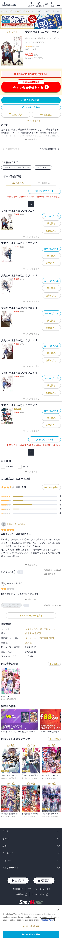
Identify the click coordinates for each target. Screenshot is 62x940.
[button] (39, 894)
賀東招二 (4, 778)
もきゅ (53, 778)
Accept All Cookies (31, 934)
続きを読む (32, 565)
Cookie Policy (47, 920)
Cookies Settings (31, 926)
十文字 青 (46, 816)
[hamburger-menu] (58, 4)
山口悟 (24, 778)
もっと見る (32, 139)
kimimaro (46, 778)
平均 (18, 487)
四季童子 (13, 778)
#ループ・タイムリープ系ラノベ (17, 167)
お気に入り (17, 114)
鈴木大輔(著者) (31, 38)
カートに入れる (32, 107)
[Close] (58, 909)
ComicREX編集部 (8, 699)
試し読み (48, 114)
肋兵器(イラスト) (45, 38)
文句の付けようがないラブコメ (18, 11)
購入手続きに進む (32, 100)
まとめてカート (46, 191)
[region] (31, 922)
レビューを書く (31, 49)
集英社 (28, 642)
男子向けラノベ (47, 629)
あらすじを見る (32, 237)
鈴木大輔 (9, 466)
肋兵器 (25, 466)
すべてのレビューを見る (31, 615)
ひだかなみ (32, 778)
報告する (51, 574)
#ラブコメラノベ (43, 167)
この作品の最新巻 (47, 149)
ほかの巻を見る (33, 120)
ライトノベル (12, 32)
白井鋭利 (54, 816)
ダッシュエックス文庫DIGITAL (39, 638)
